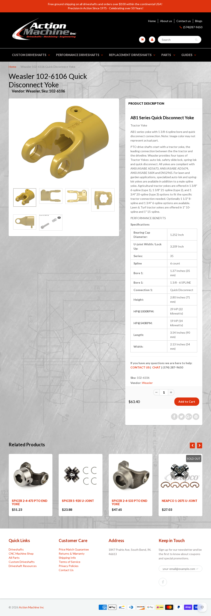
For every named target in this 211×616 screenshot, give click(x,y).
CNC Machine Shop (21, 553)
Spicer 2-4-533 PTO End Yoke (79, 502)
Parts (166, 55)
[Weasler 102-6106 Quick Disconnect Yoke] (64, 144)
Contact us (183, 21)
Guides (186, 55)
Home (152, 21)
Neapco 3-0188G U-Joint (176, 502)
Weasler (147, 383)
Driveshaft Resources (23, 566)
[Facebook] (163, 582)
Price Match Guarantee (74, 549)
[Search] (196, 39)
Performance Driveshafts (77, 55)
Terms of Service (69, 561)
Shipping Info (67, 557)
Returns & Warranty (71, 553)
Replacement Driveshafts (130, 55)
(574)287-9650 (192, 27)
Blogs (198, 21)
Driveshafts (16, 549)
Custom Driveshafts (29, 55)
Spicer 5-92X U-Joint (28, 501)
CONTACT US (140, 367)
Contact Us (66, 570)
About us (166, 21)
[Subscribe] (197, 569)
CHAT (156, 367)
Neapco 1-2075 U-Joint (129, 501)
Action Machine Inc (31, 607)
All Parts (14, 557)
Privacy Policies (69, 566)
